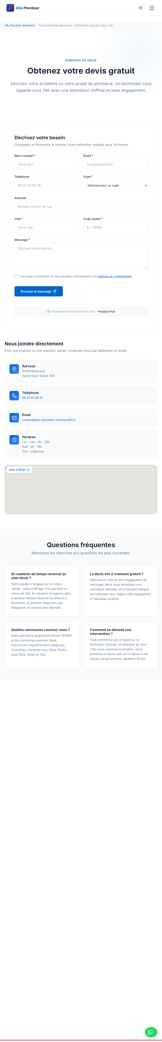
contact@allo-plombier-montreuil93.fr (49, 420)
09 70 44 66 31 (32, 398)
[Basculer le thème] (141, 8)
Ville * (18, 219)
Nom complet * (25, 156)
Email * (88, 156)
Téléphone (21, 176)
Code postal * (93, 219)
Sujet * (88, 176)
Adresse (20, 198)
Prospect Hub (106, 311)
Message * (22, 240)
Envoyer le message (36, 291)
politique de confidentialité (114, 276)
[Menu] (152, 8)
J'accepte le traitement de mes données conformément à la (76, 276)
